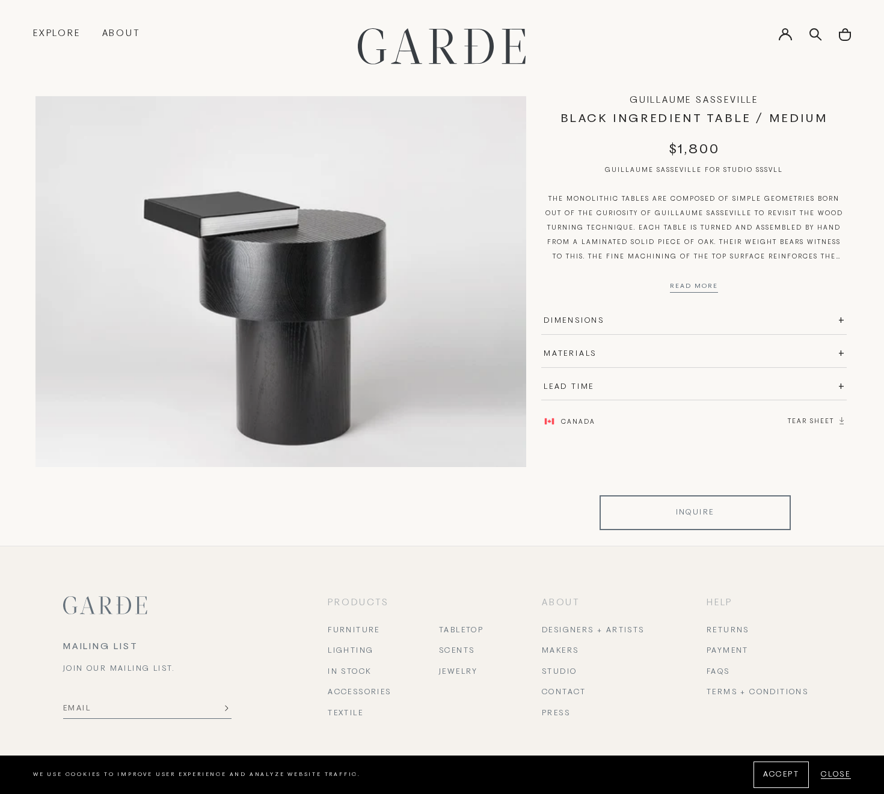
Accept (781, 774)
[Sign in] (785, 38)
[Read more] (694, 289)
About (121, 33)
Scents (456, 651)
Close (836, 774)
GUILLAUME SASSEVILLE (694, 100)
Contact (564, 692)
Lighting (350, 651)
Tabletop (461, 630)
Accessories (359, 692)
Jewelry (458, 672)
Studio (559, 672)
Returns (728, 630)
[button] (845, 38)
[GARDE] (442, 46)
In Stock (349, 672)
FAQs (718, 672)
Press (556, 713)
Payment (728, 651)
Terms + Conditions (757, 692)
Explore (57, 33)
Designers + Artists (593, 630)
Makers (560, 651)
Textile (345, 713)
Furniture (354, 630)
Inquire (695, 512)
